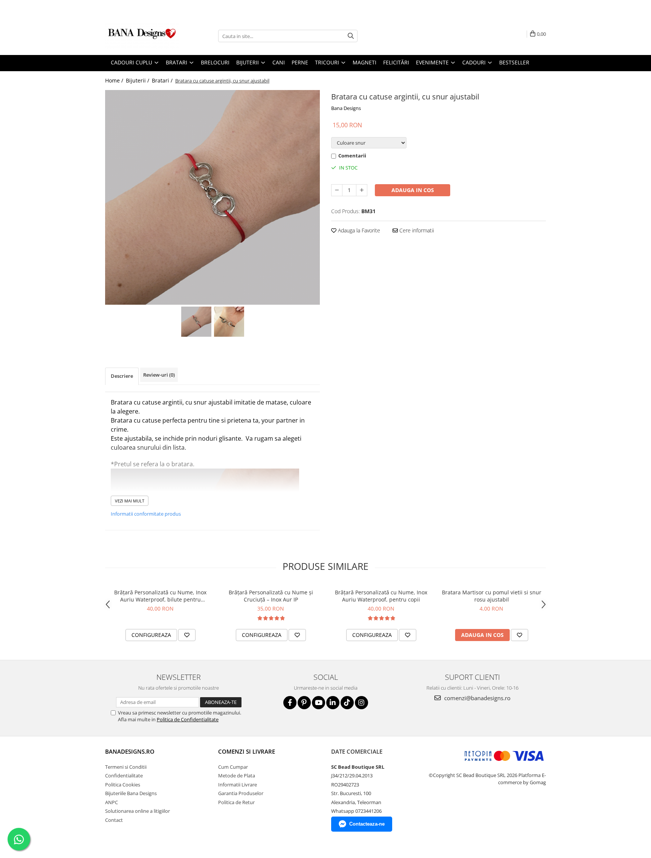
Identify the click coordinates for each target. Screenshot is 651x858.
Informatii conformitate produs (146, 513)
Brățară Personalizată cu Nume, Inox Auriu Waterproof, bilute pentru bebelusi (160, 596)
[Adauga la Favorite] (187, 635)
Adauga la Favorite (358, 230)
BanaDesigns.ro (129, 751)
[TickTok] (347, 702)
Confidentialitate (124, 775)
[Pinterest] (304, 702)
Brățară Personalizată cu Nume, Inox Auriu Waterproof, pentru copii (381, 596)
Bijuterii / (138, 80)
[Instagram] (361, 702)
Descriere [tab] (122, 376)
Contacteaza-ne (367, 824)
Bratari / (163, 80)
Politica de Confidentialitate (188, 719)
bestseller (514, 62)
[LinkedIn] (332, 702)
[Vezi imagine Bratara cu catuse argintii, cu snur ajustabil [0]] (196, 322)
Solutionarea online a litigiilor (137, 811)
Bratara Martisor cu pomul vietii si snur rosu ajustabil (491, 596)
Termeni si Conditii (126, 766)
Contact (114, 820)
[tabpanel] (212, 197)
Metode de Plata (236, 775)
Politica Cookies (122, 784)
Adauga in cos (412, 190)
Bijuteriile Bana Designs (131, 793)
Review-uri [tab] (159, 374)
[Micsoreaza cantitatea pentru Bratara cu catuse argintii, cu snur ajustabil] (336, 190)
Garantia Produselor (240, 793)
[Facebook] (289, 702)
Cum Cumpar (233, 766)
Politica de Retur (236, 802)
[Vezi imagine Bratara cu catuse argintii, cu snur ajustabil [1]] (228, 322)
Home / (115, 80)
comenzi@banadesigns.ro (476, 698)
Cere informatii (416, 230)
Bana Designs (346, 108)
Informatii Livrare (237, 784)
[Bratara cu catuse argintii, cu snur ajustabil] (212, 197)
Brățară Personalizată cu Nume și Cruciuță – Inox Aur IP (271, 596)
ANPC (111, 802)
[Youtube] (318, 702)
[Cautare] (351, 36)
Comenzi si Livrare (246, 751)
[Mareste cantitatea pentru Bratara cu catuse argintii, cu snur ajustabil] (361, 190)
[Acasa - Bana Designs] (142, 36)
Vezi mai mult (129, 501)
